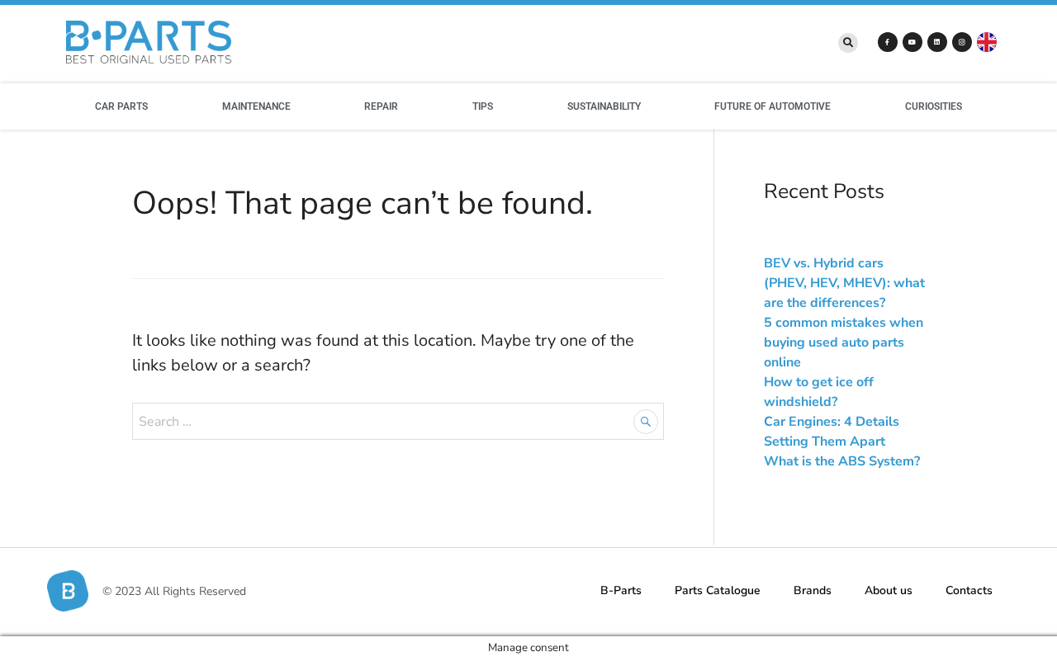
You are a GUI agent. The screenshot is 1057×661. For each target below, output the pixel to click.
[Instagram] (962, 42)
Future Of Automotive (772, 106)
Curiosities (933, 106)
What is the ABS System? (842, 461)
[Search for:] (398, 420)
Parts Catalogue (718, 590)
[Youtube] (912, 42)
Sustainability (604, 106)
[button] (848, 43)
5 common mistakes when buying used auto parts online (843, 342)
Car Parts (121, 106)
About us (888, 590)
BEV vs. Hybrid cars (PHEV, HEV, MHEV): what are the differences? (844, 283)
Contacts (969, 590)
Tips (482, 106)
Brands (813, 590)
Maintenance (256, 106)
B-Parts (621, 590)
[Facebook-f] (888, 42)
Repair (381, 106)
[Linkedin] (937, 42)
